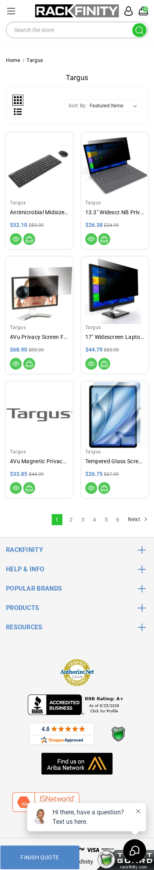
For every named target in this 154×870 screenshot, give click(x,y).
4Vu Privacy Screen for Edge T (39, 337)
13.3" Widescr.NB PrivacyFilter (115, 212)
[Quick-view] (16, 239)
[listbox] (114, 106)
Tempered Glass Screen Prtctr (115, 461)
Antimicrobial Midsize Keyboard (39, 212)
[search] (139, 30)
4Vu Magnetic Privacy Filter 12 (39, 461)
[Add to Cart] (29, 239)
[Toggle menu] (11, 11)
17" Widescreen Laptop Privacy (115, 337)
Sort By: (77, 106)
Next (135, 519)
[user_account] (126, 11)
